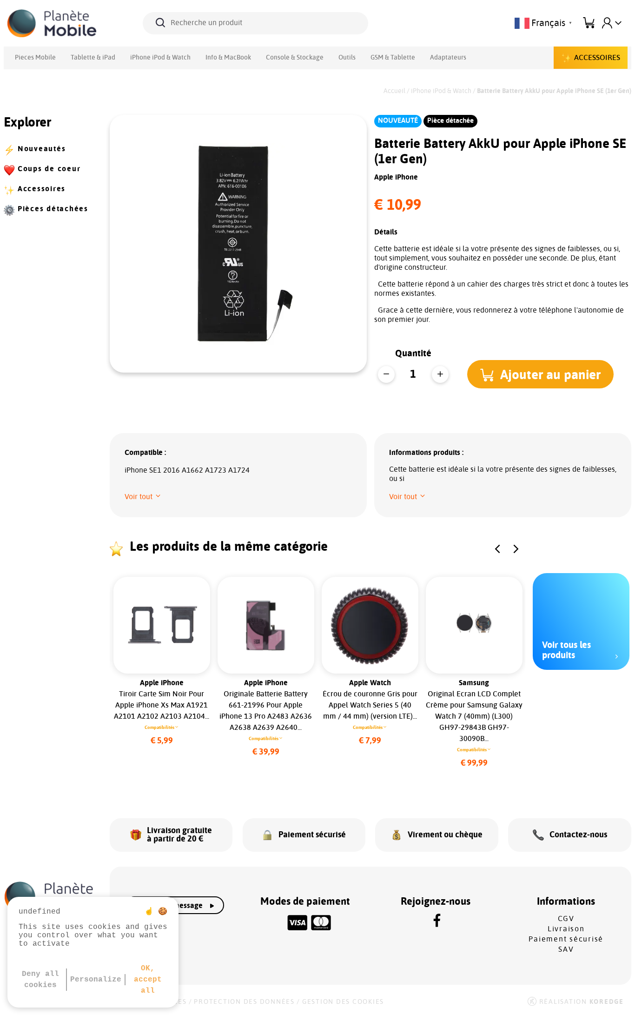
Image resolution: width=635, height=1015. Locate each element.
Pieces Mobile (35, 57)
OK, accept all (148, 979)
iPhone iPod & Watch (160, 57)
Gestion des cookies (343, 1002)
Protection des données (244, 1002)
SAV (566, 949)
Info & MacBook (228, 57)
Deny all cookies (40, 979)
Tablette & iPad (93, 57)
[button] (540, 374)
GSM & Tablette (392, 57)
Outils (347, 57)
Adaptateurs (448, 57)
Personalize (95, 979)
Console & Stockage (295, 57)
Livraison (566, 929)
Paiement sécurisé (566, 939)
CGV (566, 918)
